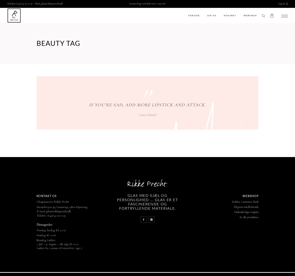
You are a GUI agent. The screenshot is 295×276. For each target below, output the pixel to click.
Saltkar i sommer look (244, 202)
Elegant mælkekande (246, 207)
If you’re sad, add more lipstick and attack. (147, 104)
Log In (281, 3)
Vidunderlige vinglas (246, 212)
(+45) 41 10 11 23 (56, 215)
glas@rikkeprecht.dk (52, 3)
